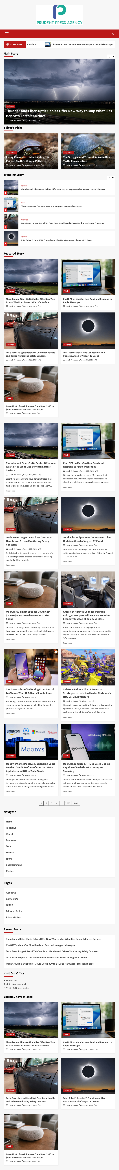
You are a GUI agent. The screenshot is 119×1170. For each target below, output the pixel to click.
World (9, 834)
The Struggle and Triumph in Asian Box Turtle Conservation (86, 159)
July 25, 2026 (29, 697)
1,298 (67, 803)
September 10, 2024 (32, 165)
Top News (11, 153)
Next (76, 803)
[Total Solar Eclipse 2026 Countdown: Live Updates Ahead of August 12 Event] (11, 221)
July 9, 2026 (85, 775)
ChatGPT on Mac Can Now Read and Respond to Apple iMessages (58, 116)
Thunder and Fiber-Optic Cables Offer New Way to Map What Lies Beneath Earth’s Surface (30, 300)
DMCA (9, 905)
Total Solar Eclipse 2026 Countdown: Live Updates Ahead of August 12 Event (56, 223)
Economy (11, 840)
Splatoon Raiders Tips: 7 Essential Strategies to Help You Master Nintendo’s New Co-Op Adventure (87, 693)
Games (67, 681)
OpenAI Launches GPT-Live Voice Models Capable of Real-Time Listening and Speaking (86, 767)
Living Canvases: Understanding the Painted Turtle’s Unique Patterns (27, 159)
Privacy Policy (13, 917)
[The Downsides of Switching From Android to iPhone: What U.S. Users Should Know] (31, 667)
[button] (7, 33)
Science (24, 220)
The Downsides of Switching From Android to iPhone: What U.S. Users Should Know (30, 691)
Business (24, 203)
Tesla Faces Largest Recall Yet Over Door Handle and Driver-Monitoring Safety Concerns (62, 206)
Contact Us (12, 898)
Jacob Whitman (15, 120)
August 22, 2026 (30, 120)
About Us (11, 892)
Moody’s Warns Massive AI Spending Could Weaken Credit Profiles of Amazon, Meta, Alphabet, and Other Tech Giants (30, 767)
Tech (9, 111)
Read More (10, 491)
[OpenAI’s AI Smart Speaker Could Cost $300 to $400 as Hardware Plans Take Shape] (11, 238)
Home (9, 821)
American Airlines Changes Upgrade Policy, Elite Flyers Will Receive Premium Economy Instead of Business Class (86, 615)
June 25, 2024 (86, 165)
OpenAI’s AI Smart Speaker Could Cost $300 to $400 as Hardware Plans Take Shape (59, 240)
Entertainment (14, 864)
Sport (9, 858)
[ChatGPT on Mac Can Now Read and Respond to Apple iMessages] (59, 91)
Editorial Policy (14, 911)
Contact (10, 871)
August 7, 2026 (87, 360)
